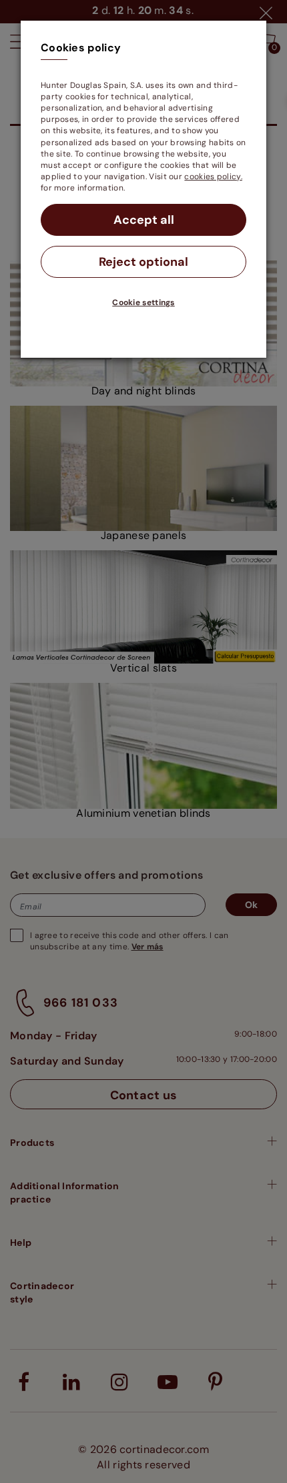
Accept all (143, 220)
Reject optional (143, 262)
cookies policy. (213, 176)
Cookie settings (143, 302)
